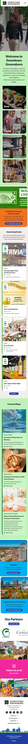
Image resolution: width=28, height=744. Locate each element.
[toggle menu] (25, 3)
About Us (13, 716)
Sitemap (14, 740)
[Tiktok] (17, 712)
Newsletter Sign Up (13, 723)
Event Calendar (13, 718)
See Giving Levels (13, 624)
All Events (13, 393)
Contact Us (13, 720)
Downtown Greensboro (15, 736)
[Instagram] (14, 712)
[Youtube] (21, 712)
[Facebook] (7, 712)
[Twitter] (10, 712)
